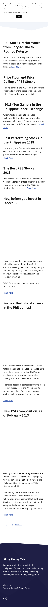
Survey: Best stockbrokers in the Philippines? (23, 305)
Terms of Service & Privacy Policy (16, 588)
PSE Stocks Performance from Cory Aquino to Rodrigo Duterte (21, 47)
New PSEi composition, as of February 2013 (22, 413)
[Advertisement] (24, 231)
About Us (7, 585)
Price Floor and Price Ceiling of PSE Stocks (19, 79)
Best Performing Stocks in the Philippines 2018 (22, 140)
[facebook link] (5, 598)
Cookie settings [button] (8, 17)
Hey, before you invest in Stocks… (22, 200)
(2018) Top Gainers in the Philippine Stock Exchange (23, 106)
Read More (16, 67)
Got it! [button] (18, 16)
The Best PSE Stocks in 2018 (20, 170)
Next (18, 524)
